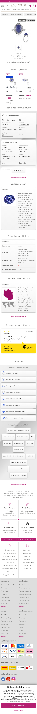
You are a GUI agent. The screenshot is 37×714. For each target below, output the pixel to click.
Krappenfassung (25, 156)
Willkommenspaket (9, 556)
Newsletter (27, 566)
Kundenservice (10, 550)
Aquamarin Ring (6, 621)
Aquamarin (22, 621)
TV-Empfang (10, 563)
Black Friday (30, 456)
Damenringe (7, 443)
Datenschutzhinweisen (21, 701)
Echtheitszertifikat (9, 553)
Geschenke (28, 15)
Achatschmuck (24, 585)
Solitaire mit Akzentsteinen (7, 135)
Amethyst (22, 618)
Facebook (3, 679)
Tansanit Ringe (18, 450)
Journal (26, 569)
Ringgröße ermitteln (9, 575)
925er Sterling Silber (9, 129)
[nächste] (33, 89)
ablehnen (14, 698)
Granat (21, 630)
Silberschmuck (18, 443)
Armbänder (4, 591)
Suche (34, 9)
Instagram (13, 679)
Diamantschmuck (25, 600)
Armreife (4, 594)
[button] (2, 5)
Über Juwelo (27, 550)
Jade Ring (4, 634)
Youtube (8, 679)
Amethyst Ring (6, 618)
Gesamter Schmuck (7, 585)
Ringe (32, 437)
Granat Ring (5, 630)
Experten (27, 556)
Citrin (21, 627)
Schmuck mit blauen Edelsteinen (18, 469)
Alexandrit (22, 615)
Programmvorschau (27, 563)
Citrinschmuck (24, 597)
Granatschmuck (24, 604)
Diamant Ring (5, 627)
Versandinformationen (9, 569)
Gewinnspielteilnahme (9, 559)
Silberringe (30, 443)
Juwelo (21, 134)
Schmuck (5, 15)
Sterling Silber (24, 125)
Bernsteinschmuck (25, 594)
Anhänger (4, 588)
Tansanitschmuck (22, 437)
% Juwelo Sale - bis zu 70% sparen (13, 456)
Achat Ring (4, 615)
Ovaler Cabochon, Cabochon (8, 157)
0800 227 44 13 (10, 533)
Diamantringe (5, 600)
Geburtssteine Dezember (18, 462)
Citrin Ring (4, 624)
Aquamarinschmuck (25, 591)
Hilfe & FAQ (10, 572)
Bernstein (22, 624)
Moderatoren (27, 553)
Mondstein (22, 634)
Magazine (27, 559)
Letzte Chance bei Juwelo (18, 475)
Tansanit (5, 147)
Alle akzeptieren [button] (18, 705)
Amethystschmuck (25, 588)
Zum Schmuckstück (17, 177)
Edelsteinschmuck (16, 15)
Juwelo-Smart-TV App (9, 566)
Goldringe (4, 604)
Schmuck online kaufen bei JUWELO (18, 430)
